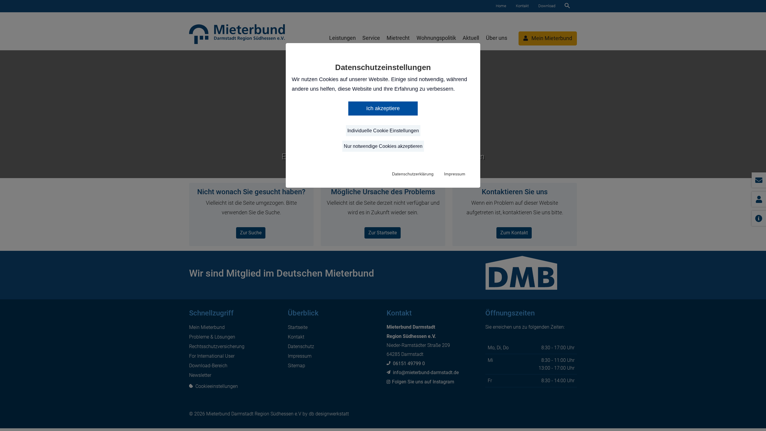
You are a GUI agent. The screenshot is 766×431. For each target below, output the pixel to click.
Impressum (454, 174)
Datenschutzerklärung (413, 174)
